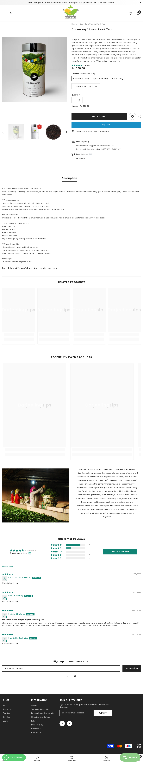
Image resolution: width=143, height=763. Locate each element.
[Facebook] (68, 676)
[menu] (3, 13)
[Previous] (3, 132)
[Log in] (130, 13)
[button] (77, 65)
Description (69, 178)
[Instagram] (75, 676)
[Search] (11, 13)
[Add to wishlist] (132, 116)
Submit (102, 712)
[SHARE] (138, 116)
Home (74, 24)
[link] (19, 334)
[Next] (66, 132)
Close (141, 3)
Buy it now (106, 125)
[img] (7, 574)
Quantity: (76, 95)
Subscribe (131, 668)
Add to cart (99, 116)
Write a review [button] (120, 551)
